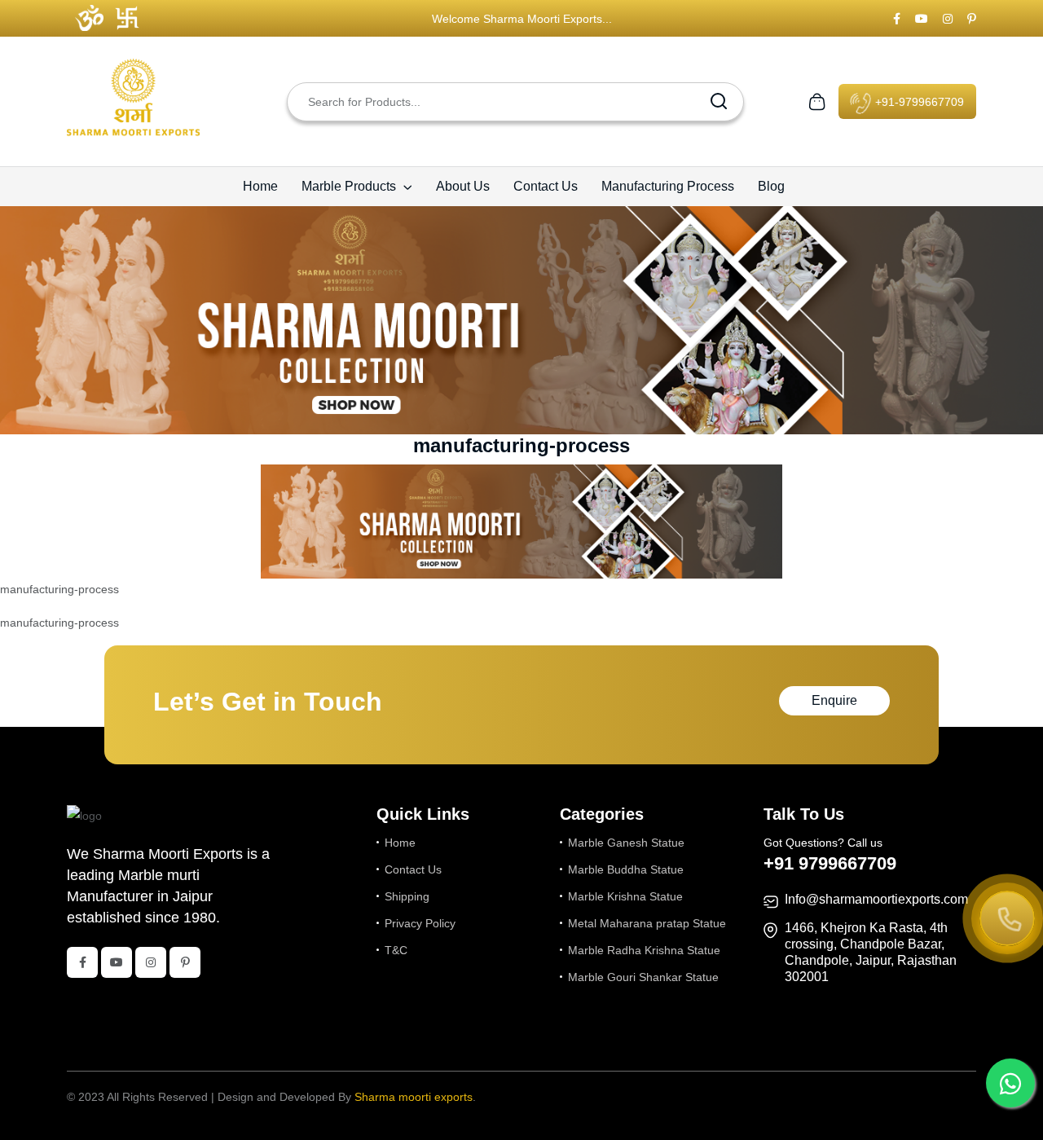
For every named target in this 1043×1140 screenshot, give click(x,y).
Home (260, 186)
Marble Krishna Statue (625, 896)
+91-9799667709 (918, 101)
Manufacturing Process (667, 186)
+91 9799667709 (830, 863)
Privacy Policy (420, 923)
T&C (396, 950)
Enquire (834, 700)
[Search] (718, 102)
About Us (463, 186)
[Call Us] (1007, 920)
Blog (771, 186)
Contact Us (545, 186)
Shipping (407, 896)
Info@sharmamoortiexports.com (876, 899)
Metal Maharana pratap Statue (647, 923)
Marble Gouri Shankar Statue (643, 977)
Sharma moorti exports (413, 1096)
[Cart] (816, 100)
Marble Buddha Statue (626, 869)
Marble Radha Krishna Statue (644, 950)
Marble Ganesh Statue (626, 842)
